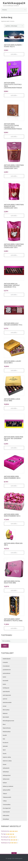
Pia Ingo (3, 834)
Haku (4, 646)
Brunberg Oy (5, 837)
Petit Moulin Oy (5, 840)
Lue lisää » (14, 54)
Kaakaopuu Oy (5, 843)
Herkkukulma (5, 831)
